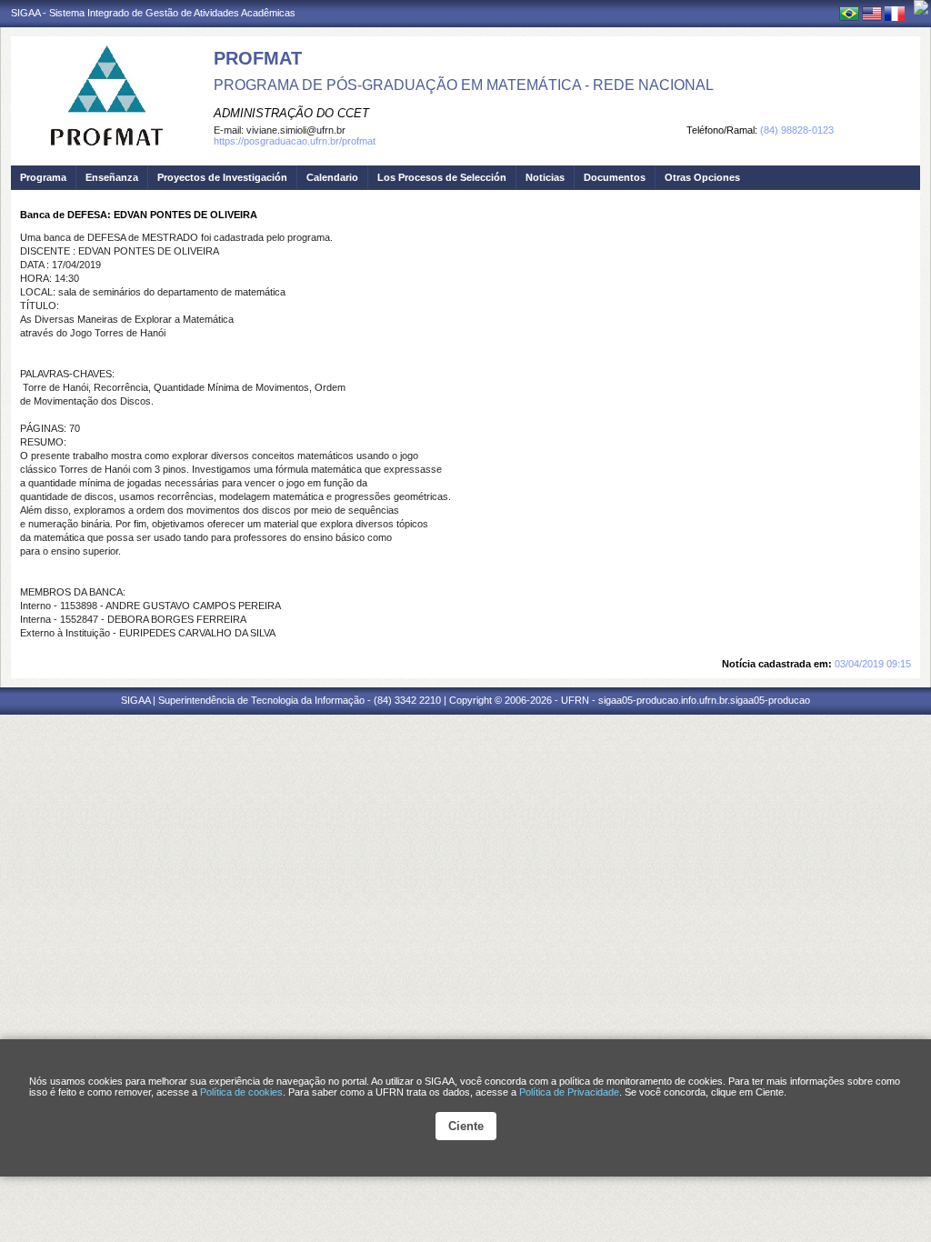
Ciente (466, 1126)
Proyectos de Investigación (222, 177)
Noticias (545, 177)
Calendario (332, 177)
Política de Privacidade (569, 1092)
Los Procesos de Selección (441, 177)
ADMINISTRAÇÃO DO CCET (291, 113)
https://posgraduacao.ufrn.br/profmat (294, 140)
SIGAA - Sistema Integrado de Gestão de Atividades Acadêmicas (153, 12)
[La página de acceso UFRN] (921, 7)
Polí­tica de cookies (241, 1092)
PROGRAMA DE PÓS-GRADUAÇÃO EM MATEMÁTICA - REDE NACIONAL (464, 85)
